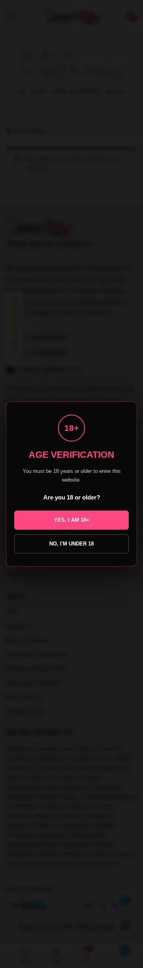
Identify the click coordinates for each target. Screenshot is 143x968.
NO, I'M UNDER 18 (71, 544)
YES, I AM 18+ (71, 520)
